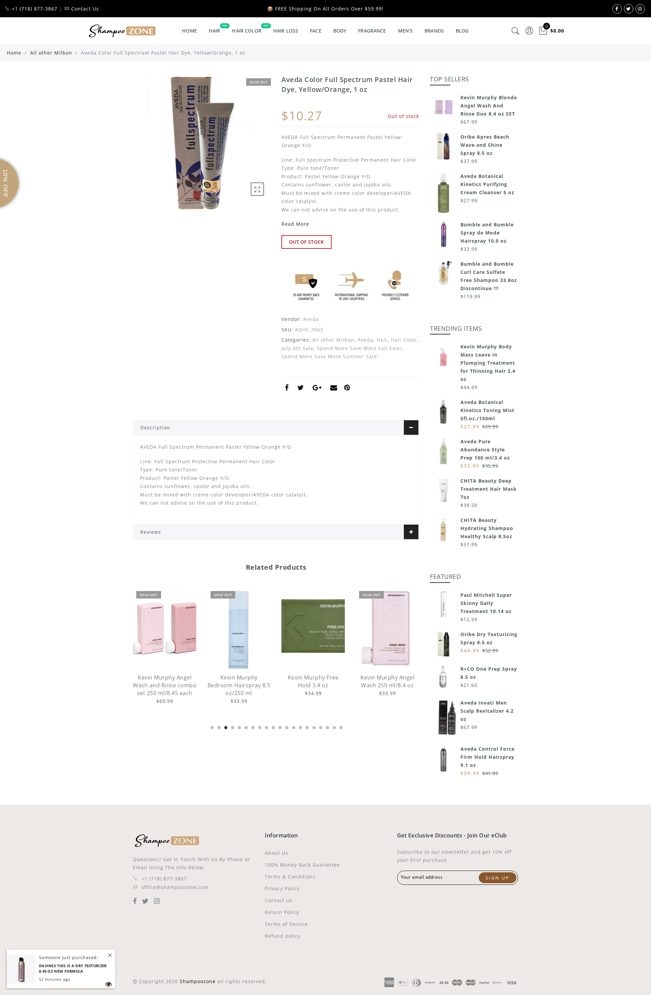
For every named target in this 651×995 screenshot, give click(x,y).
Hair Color (246, 30)
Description (155, 427)
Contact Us (279, 900)
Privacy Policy (282, 888)
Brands (434, 30)
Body (340, 30)
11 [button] (279, 726)
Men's (405, 30)
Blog (462, 30)
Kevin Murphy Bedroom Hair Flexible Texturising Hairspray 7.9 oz (387, 689)
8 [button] (259, 726)
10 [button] (272, 726)
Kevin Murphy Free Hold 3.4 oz (239, 681)
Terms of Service (286, 924)
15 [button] (306, 726)
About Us (276, 853)
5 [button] (238, 726)
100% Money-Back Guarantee (302, 864)
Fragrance (372, 30)
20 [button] (340, 726)
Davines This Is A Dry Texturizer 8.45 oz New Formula (73, 968)
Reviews (150, 532)
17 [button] (320, 726)
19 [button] (333, 726)
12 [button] (286, 726)
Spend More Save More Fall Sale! (359, 348)
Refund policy (282, 936)
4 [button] (232, 726)
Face (315, 30)
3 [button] (225, 726)
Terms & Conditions (290, 876)
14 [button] (299, 726)
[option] (164, 646)
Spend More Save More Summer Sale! (329, 356)
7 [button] (252, 726)
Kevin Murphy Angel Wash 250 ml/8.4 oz (313, 681)
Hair (214, 30)
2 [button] (218, 726)
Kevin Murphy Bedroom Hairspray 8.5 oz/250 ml (164, 685)
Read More (295, 224)
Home (189, 30)
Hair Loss (285, 30)
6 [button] (245, 726)
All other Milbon (51, 52)
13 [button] (293, 726)
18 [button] (327, 726)
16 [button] (313, 726)
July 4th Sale (297, 348)
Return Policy (282, 912)
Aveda (311, 319)
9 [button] (266, 726)
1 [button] (211, 726)
